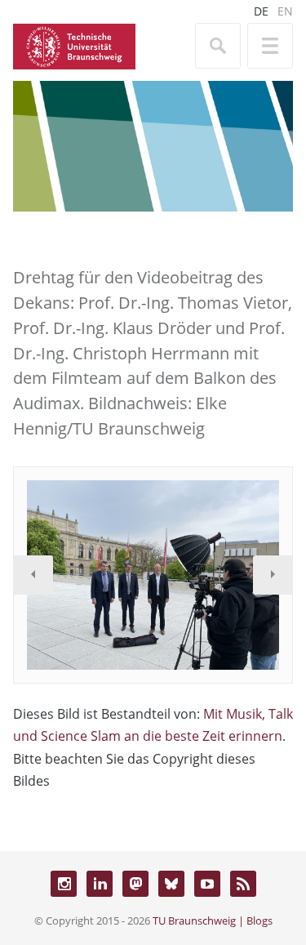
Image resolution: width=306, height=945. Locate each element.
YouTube (207, 884)
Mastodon (135, 884)
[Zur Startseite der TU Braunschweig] (74, 45)
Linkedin (99, 884)
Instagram (64, 884)
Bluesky (171, 884)
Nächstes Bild (272, 575)
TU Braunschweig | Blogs (213, 920)
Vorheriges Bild (33, 575)
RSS (243, 884)
